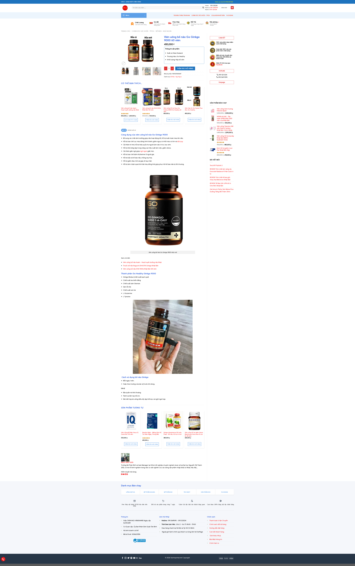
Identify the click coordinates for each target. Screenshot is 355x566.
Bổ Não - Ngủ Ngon (163, 31)
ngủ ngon (143, 151)
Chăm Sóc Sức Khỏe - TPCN (143, 31)
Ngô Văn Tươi (127, 462)
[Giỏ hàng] (232, 7)
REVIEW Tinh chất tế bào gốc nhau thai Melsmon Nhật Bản (220, 178)
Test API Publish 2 (216, 165)
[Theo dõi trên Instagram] (125, 558)
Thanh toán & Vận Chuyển (218, 520)
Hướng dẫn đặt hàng (216, 528)
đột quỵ (180, 141)
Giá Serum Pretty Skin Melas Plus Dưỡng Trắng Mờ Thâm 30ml (221, 190)
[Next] (158, 50)
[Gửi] (203, 7)
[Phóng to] (123, 63)
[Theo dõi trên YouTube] (134, 558)
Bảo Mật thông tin (215, 539)
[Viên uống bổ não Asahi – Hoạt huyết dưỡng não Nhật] (131, 96)
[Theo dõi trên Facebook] (123, 558)
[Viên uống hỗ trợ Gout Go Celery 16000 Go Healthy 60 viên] (173, 96)
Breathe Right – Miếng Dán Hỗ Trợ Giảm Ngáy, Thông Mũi (151, 433)
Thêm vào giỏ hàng (185, 68)
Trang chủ (125, 31)
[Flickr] (137, 558)
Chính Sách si (214, 543)
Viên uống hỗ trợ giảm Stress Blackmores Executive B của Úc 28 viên (194, 434)
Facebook (219, 65)
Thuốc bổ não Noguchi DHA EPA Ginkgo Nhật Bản (140, 266)
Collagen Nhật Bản (218, 15)
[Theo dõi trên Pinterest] (131, 558)
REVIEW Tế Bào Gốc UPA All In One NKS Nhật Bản (220, 184)
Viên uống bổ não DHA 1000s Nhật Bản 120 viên (151, 109)
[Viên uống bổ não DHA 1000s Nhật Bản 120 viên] (152, 96)
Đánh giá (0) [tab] (132, 130)
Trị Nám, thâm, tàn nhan (182, 15)
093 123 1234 (223, 75)
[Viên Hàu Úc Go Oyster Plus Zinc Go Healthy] (194, 96)
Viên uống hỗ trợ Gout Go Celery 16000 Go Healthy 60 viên (172, 110)
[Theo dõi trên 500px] (140, 558)
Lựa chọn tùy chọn (131, 120)
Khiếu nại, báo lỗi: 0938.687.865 (224, 2)
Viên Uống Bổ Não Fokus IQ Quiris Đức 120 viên (129, 433)
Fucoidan (229, 15)
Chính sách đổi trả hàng (217, 524)
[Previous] (124, 50)
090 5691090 (214, 8)
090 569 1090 (222, 77)
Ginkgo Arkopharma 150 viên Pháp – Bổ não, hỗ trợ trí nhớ (173, 433)
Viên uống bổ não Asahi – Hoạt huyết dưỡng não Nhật (130, 109)
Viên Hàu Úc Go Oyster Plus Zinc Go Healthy (193, 109)
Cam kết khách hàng (216, 532)
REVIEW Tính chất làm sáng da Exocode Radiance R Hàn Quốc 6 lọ (221, 171)
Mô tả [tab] (124, 130)
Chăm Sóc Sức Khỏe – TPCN (201, 15)
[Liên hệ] (3, 559)
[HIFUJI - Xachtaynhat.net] (125, 8)
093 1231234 (213, 5)
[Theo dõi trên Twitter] (128, 558)
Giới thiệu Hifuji (215, 536)
